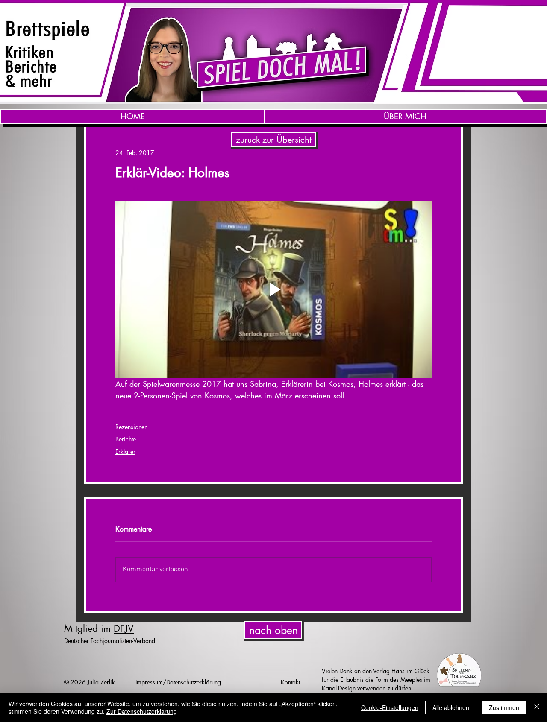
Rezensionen (131, 427)
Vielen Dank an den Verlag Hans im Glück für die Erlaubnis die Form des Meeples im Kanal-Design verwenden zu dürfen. (376, 679)
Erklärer (125, 451)
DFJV (124, 628)
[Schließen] (537, 707)
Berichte (125, 439)
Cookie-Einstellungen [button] (389, 707)
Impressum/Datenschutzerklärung (178, 682)
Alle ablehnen (450, 707)
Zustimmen (504, 707)
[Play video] (273, 289)
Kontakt (290, 682)
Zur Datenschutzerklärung (141, 711)
